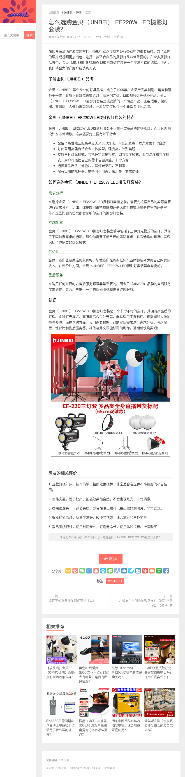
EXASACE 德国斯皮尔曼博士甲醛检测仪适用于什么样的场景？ (60, 727)
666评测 (18, 11)
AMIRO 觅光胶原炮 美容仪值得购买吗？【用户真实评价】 (158, 672)
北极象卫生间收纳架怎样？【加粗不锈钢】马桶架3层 (146, 602)
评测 (78, 12)
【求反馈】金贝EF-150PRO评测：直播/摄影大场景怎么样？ (60, 672)
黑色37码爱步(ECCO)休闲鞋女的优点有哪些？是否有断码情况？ (94, 674)
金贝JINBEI (115, 581)
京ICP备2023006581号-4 (84, 768)
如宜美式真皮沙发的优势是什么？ (72, 600)
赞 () (113, 558)
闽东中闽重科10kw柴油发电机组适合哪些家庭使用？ (126, 725)
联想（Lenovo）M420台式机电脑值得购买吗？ (127, 672)
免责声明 (109, 768)
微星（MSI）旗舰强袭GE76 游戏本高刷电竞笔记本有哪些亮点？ (93, 727)
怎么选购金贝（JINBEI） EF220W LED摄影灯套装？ (108, 25)
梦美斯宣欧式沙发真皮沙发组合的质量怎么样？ (158, 725)
